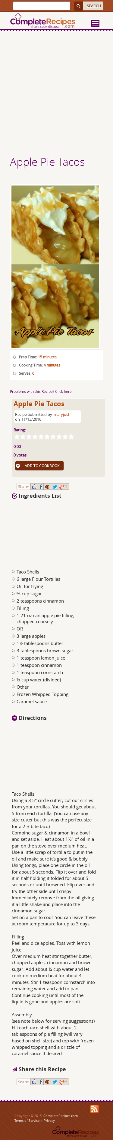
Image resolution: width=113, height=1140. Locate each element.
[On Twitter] (55, 486)
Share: (23, 486)
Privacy (49, 1120)
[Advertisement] (56, 94)
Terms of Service (26, 1120)
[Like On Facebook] (34, 486)
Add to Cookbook (42, 465)
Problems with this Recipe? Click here (41, 391)
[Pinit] (47, 486)
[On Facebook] (41, 486)
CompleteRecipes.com (60, 1115)
